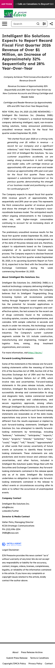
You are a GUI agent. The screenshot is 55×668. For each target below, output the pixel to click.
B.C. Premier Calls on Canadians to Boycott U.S (29, 4)
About (15, 652)
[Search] (38, 24)
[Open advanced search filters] (44, 24)
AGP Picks (7, 4)
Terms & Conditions (39, 658)
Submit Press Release (17, 658)
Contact (49, 663)
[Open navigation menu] (4, 23)
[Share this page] (51, 23)
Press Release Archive (32, 652)
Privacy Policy (35, 663)
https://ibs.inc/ (35, 352)
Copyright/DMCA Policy (14, 663)
